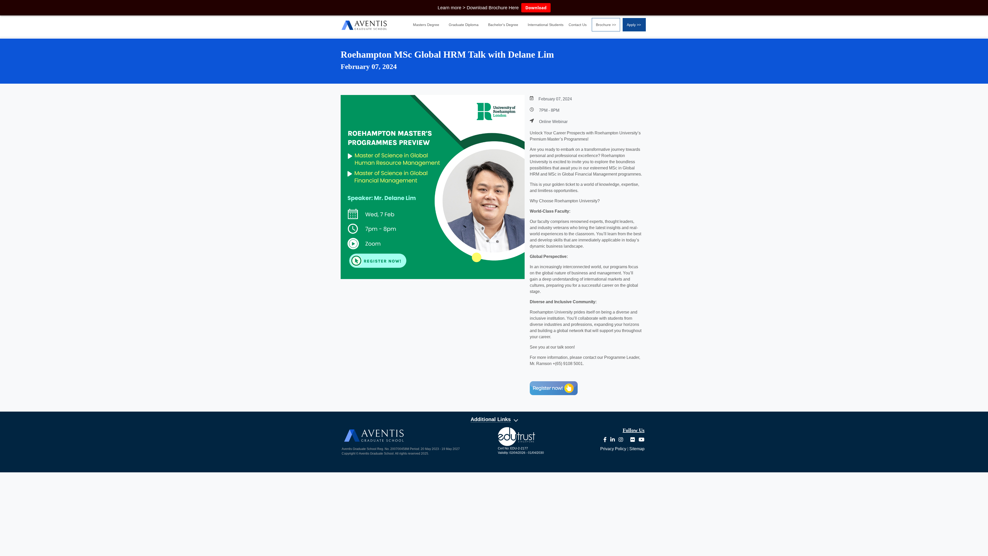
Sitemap (637, 449)
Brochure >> (606, 25)
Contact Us (578, 25)
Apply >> (634, 25)
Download (535, 8)
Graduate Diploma (464, 25)
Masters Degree (426, 25)
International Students (545, 25)
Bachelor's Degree (503, 25)
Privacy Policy (613, 449)
